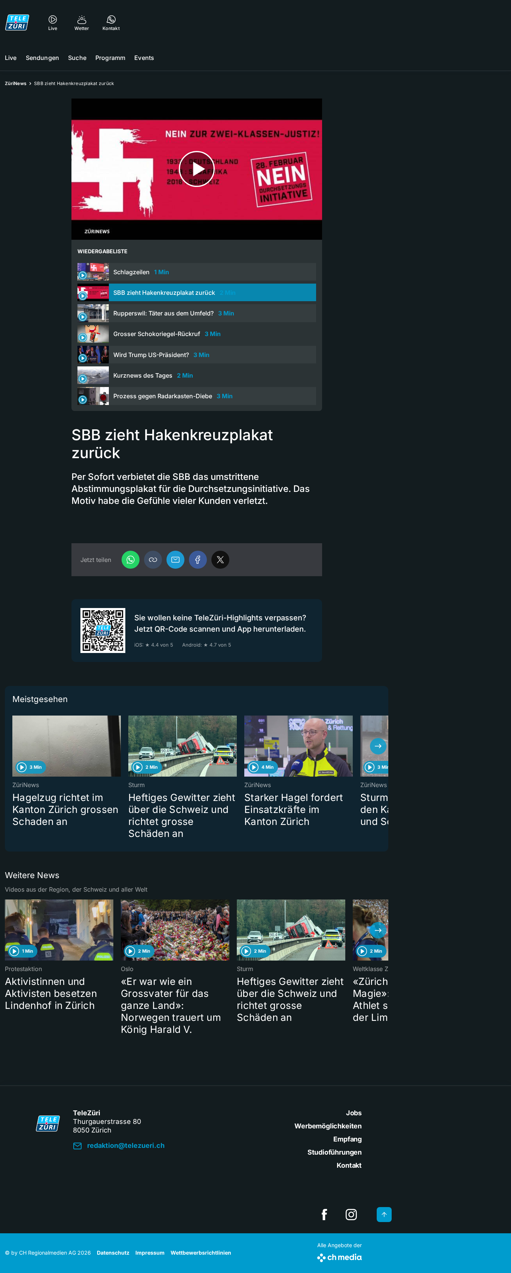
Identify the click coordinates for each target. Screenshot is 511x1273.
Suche (77, 57)
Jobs (354, 1113)
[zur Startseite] (17, 22)
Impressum (150, 1252)
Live (11, 57)
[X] (220, 560)
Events (144, 57)
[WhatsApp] (131, 560)
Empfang (347, 1139)
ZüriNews (16, 83)
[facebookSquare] (324, 1214)
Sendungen (42, 57)
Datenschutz (113, 1252)
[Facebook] (198, 560)
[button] (153, 560)
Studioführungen (334, 1152)
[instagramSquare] (351, 1214)
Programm (110, 57)
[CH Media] (339, 1256)
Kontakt (349, 1165)
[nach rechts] (378, 746)
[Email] (175, 560)
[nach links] (15, 746)
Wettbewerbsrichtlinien (201, 1252)
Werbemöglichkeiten (328, 1126)
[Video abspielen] (196, 169)
